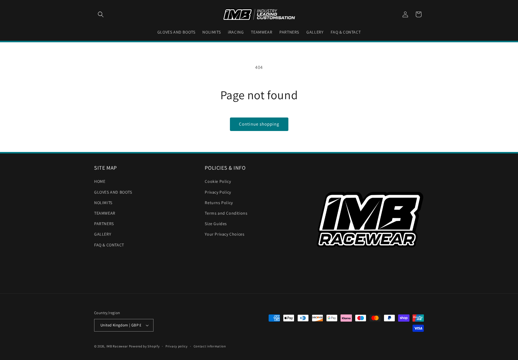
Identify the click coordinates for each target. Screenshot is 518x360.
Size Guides (216, 223)
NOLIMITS (103, 202)
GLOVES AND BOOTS (113, 192)
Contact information (210, 346)
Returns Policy (219, 202)
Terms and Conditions (226, 213)
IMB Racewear (117, 346)
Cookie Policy (218, 181)
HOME (99, 181)
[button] (100, 14)
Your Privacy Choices (224, 234)
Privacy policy (176, 346)
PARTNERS (104, 223)
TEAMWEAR (104, 213)
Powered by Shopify (144, 346)
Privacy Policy (218, 192)
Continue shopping (259, 124)
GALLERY (102, 234)
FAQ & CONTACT (109, 245)
